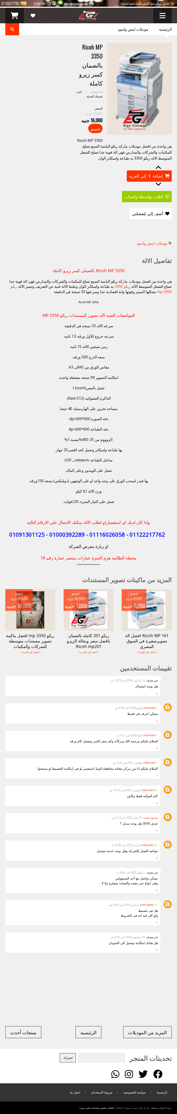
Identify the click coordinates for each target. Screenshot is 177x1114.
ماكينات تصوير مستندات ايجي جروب (96, 1107)
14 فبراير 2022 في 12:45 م (134, 845)
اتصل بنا (75, 1092)
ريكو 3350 (122, 286)
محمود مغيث (150, 818)
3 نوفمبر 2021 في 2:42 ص (134, 763)
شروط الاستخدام (101, 1092)
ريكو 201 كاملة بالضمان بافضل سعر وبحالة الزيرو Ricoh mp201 (88, 641)
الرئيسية (165, 29)
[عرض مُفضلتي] (33, 15)
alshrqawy (146, 905)
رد (157, 693)
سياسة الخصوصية (135, 1092)
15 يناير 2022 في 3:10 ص (126, 818)
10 (96, 92)
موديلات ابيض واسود (133, 29)
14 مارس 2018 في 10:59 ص (127, 680)
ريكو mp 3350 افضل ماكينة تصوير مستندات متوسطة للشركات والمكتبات (30, 641)
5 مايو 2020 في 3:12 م (137, 735)
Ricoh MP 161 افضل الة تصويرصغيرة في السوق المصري (146, 641)
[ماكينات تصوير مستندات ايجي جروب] (89, 18)
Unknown (149, 708)
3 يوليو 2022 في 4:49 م (131, 872)
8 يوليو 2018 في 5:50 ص (135, 708)
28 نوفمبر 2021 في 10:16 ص (132, 790)
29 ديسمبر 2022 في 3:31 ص (127, 937)
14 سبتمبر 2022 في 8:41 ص (132, 905)
